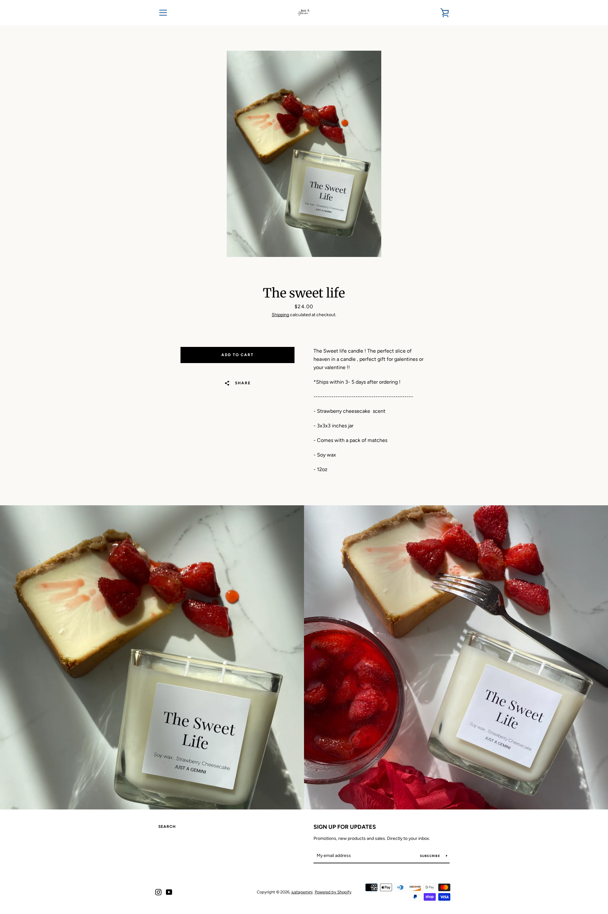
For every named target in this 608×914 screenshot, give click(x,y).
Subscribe (430, 856)
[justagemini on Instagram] (158, 892)
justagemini (302, 892)
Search (167, 826)
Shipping (280, 314)
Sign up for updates (345, 826)
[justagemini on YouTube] (169, 892)
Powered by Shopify (333, 892)
